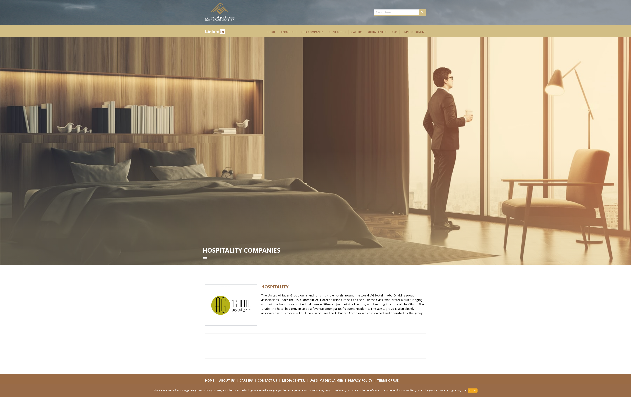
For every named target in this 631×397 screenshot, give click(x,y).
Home (271, 32)
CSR (394, 32)
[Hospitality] (231, 305)
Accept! (472, 390)
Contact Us (337, 32)
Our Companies (312, 32)
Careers (356, 32)
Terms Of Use (388, 380)
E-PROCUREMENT (415, 32)
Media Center (377, 32)
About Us (287, 32)
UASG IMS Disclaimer (326, 380)
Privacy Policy (360, 380)
